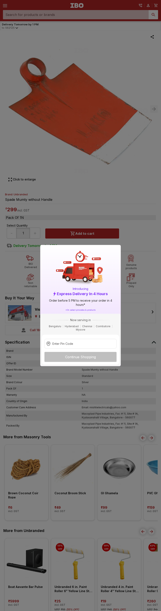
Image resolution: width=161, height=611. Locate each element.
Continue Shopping (80, 357)
